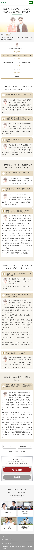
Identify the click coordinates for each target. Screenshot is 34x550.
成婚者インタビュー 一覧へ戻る (17, 451)
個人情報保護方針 (7, 540)
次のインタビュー (24, 446)
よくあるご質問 (6, 543)
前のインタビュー (10, 446)
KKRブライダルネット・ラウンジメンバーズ (17, 546)
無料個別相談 (17, 470)
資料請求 (17, 477)
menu (30, 2)
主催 (3, 536)
